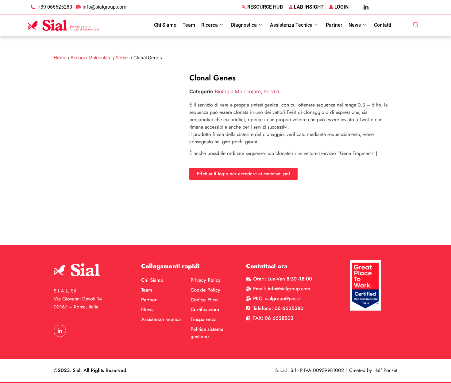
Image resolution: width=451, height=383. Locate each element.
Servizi (122, 57)
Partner (334, 25)
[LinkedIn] (366, 7)
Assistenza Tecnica (291, 25)
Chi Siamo (165, 25)
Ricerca (209, 25)
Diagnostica (244, 25)
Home (60, 57)
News (355, 25)
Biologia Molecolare (91, 57)
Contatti (382, 25)
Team (189, 25)
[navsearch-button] (415, 25)
